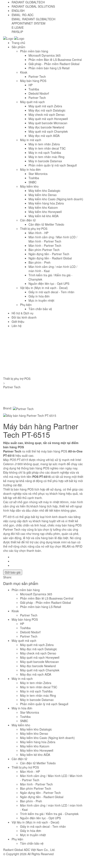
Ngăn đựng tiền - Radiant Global (50, 258)
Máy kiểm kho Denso (43, 195)
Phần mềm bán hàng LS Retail (49, 68)
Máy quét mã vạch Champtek (48, 131)
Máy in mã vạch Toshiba (45, 152)
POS (35, 476)
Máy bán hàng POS (33, 81)
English (18, 10)
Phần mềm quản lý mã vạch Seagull (53, 165)
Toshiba (34, 89)
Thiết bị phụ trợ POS (33, 228)
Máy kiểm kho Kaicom (43, 207)
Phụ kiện (26, 305)
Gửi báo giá (12, 572)
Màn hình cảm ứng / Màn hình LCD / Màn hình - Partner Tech (53, 239)
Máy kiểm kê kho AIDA (43, 216)
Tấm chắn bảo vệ (40, 309)
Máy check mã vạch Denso (47, 114)
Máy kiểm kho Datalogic (44, 190)
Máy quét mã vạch (32, 102)
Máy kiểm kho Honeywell (45, 212)
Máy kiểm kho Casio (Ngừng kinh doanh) (56, 199)
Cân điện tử (28, 220)
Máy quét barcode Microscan (48, 123)
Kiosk (23, 72)
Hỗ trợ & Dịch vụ (22, 313)
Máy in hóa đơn (30, 169)
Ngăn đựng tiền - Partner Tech (49, 254)
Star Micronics (38, 174)
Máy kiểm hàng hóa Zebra (46, 203)
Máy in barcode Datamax (45, 161)
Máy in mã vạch (30, 140)
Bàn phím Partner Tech (44, 250)
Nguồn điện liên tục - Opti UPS (49, 283)
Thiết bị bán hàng (15, 489)
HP (31, 85)
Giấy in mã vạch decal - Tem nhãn (51, 292)
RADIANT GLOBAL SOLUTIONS (33, 6)
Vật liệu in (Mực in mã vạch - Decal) (44, 288)
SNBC (33, 182)
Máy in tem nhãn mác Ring (46, 157)
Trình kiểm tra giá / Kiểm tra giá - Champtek (49, 814)
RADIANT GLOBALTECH (28, 2)
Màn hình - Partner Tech (45, 245)
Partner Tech (37, 76)
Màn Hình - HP (38, 233)
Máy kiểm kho (29, 186)
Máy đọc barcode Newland (46, 127)
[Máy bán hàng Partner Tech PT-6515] (29, 415)
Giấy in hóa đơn (39, 296)
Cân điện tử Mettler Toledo (46, 224)
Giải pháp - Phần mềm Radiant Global (54, 64)
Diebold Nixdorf (39, 93)
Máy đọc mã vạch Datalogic (47, 110)
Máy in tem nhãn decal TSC (47, 148)
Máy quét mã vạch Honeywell (48, 119)
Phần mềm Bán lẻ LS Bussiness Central (55, 59)
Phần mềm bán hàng (34, 51)
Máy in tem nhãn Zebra (44, 144)
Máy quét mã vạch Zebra (45, 106)
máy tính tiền (23, 476)
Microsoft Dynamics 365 (45, 55)
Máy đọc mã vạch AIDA (44, 136)
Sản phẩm (18, 47)
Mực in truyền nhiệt (41, 300)
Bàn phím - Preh (39, 262)
